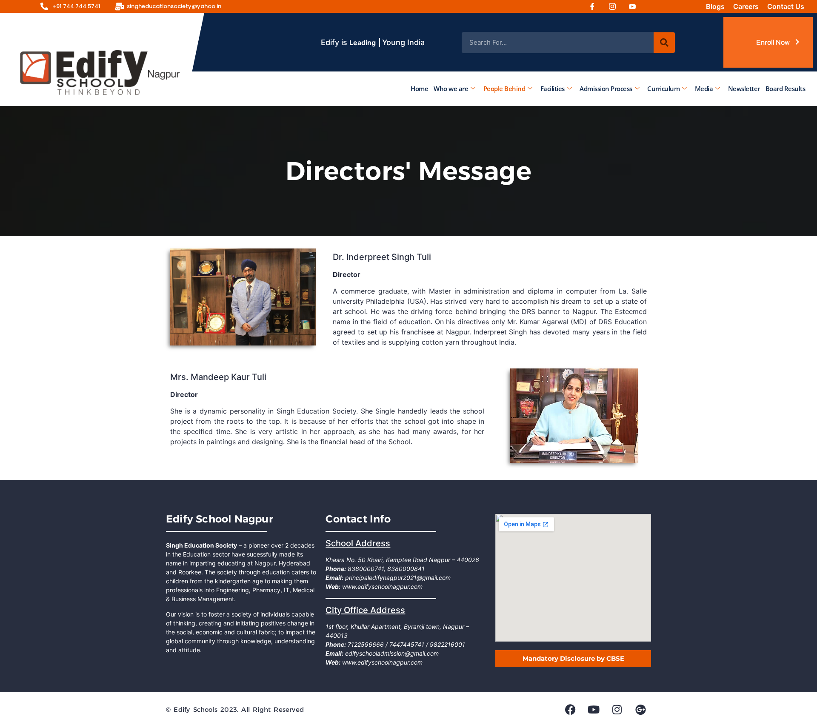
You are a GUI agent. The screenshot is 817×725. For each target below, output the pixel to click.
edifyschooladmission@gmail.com (391, 653)
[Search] (664, 42)
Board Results (786, 88)
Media (704, 88)
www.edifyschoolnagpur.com (381, 586)
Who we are (451, 88)
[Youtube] (635, 6)
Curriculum (663, 88)
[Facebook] (595, 6)
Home (419, 88)
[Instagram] (615, 6)
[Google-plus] (640, 709)
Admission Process (606, 88)
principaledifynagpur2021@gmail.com (397, 577)
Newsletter (744, 88)
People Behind (504, 88)
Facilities (552, 88)
